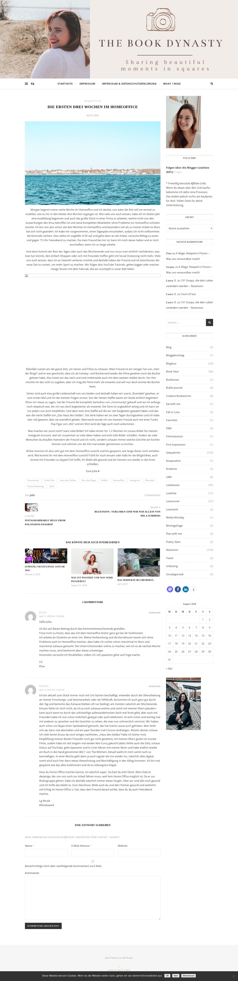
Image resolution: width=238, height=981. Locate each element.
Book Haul (172, 371)
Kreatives (171, 468)
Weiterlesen (188, 975)
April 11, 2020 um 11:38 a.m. (52, 616)
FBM (169, 428)
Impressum (87, 83)
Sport (51, 486)
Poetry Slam (173, 542)
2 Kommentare (152, 495)
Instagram (135, 480)
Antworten (154, 612)
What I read (172, 83)
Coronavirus (33, 480)
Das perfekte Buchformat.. (136, 580)
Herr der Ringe (89, 480)
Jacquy (170, 267)
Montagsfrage (174, 525)
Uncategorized (174, 574)
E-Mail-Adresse (81, 845)
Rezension (172, 550)
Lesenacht (172, 509)
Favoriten (171, 420)
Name (29, 845)
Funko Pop (49, 480)
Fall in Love (173, 412)
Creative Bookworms (178, 396)
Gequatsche (92, 101)
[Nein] (233, 976)
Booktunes (172, 379)
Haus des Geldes (68, 480)
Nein (176, 975)
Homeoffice (118, 480)
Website (122, 845)
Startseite (65, 83)
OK (167, 975)
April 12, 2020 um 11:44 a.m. (52, 689)
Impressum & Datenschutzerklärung (129, 83)
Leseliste (171, 493)
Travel (169, 558)
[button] (170, 589)
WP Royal (127, 957)
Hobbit (104, 480)
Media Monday (175, 517)
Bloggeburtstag (175, 355)
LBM (169, 477)
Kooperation (173, 460)
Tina (169, 253)
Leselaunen (173, 485)
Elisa (43, 612)
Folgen (178, 172)
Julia (32, 495)
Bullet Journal (174, 387)
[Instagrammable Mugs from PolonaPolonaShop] (31, 507)
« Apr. (169, 668)
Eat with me (173, 404)
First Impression (175, 444)
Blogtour (171, 363)
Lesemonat (172, 501)
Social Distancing (35, 486)
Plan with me (174, 533)
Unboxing (172, 566)
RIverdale (149, 480)
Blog (168, 347)
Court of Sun (188, 294)
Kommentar (32, 873)
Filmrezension (174, 436)
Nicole (44, 686)
